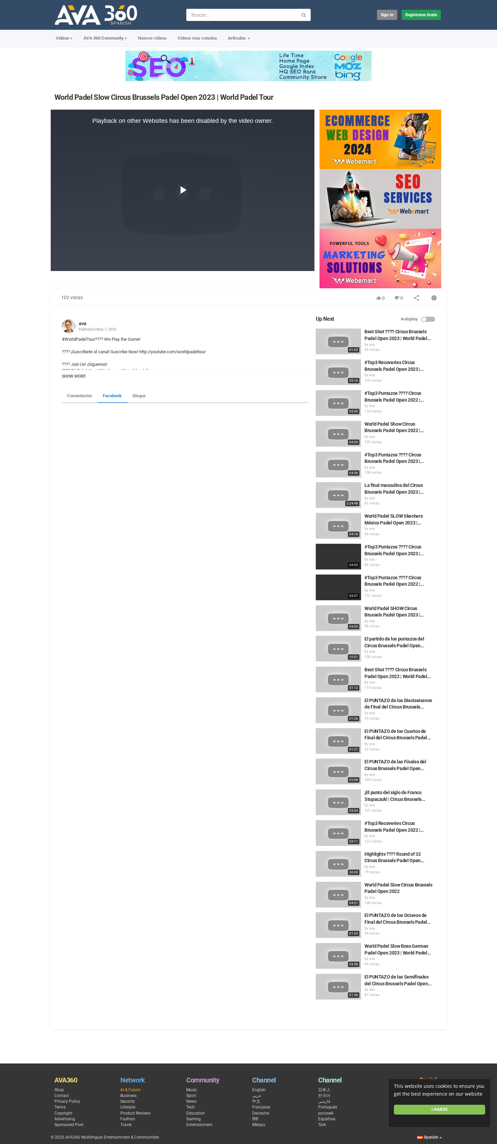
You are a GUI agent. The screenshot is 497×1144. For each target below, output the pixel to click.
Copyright (63, 1113)
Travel (126, 1124)
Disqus (139, 395)
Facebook (112, 395)
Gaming (193, 1119)
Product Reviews (135, 1113)
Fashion (127, 1119)
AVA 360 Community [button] (104, 38)
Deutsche (260, 1113)
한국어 (324, 1095)
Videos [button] (62, 38)
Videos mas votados (197, 38)
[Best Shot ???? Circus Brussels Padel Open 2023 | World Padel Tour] (338, 341)
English (259, 1089)
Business (128, 1095)
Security (127, 1101)
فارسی (324, 1101)
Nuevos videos (152, 38)
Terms (60, 1107)
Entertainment (199, 1124)
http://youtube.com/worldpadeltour (172, 351)
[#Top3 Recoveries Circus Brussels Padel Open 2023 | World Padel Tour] (338, 372)
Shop (59, 1089)
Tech (190, 1107)
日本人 (324, 1089)
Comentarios (79, 395)
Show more (74, 376)
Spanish (431, 1137)
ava (83, 323)
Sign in (387, 15)
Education (195, 1113)
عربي (256, 1095)
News (191, 1101)
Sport (191, 1095)
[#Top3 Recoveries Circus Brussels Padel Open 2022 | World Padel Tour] (338, 833)
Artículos (237, 38)
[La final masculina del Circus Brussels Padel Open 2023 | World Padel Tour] (338, 495)
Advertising (64, 1119)
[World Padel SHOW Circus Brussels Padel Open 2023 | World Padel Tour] (338, 618)
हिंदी (255, 1119)
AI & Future (130, 1089)
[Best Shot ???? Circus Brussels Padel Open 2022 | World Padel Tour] (338, 679)
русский (325, 1113)
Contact (61, 1095)
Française (261, 1107)
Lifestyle (127, 1107)
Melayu (258, 1124)
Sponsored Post (69, 1124)
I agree (439, 1109)
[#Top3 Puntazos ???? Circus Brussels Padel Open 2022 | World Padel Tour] (338, 403)
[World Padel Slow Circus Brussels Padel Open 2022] (338, 894)
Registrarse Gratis (421, 15)
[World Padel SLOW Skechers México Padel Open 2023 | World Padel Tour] (338, 526)
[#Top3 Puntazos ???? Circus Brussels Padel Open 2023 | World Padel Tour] (338, 464)
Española (326, 1119)
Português (327, 1107)
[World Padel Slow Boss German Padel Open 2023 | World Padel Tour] (338, 956)
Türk (322, 1124)
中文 (256, 1101)
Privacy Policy (67, 1101)
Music (191, 1089)
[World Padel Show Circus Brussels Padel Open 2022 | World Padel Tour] (338, 434)
